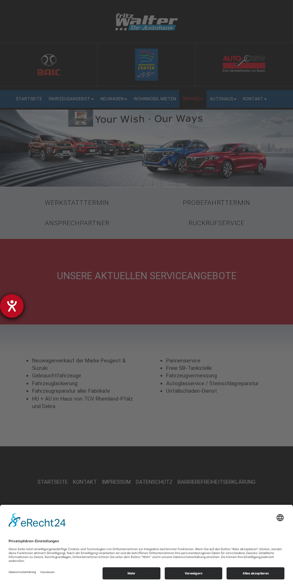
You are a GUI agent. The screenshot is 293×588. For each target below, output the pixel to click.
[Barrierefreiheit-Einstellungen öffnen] (12, 306)
